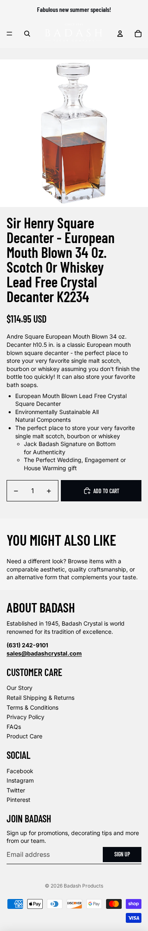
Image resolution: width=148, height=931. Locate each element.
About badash (41, 607)
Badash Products (83, 886)
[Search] (27, 34)
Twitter (16, 790)
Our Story (19, 687)
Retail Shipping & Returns (40, 697)
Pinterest (18, 799)
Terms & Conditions (32, 707)
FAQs (14, 726)
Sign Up (122, 854)
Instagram (20, 780)
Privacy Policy (25, 716)
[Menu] (9, 33)
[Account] (120, 34)
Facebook (20, 770)
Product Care (24, 736)
